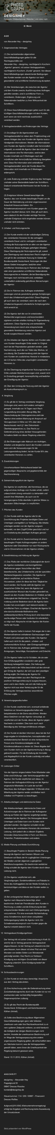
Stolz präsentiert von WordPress (17, 1128)
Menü (29, 26)
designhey (14, 15)
